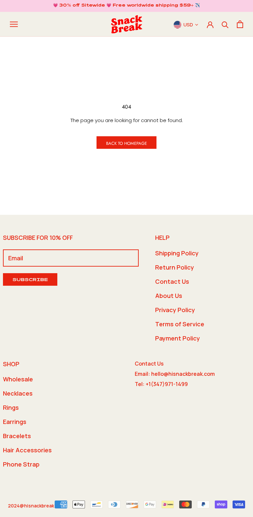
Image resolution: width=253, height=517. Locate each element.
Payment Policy (177, 338)
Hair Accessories (27, 450)
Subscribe (30, 280)
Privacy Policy (175, 310)
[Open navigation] (14, 24)
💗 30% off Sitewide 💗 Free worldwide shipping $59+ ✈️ (126, 6)
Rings (11, 407)
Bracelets (17, 436)
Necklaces (18, 393)
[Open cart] (240, 24)
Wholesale (18, 379)
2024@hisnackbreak (31, 505)
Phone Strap (21, 464)
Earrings (14, 422)
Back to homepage (126, 143)
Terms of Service (179, 324)
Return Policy (174, 267)
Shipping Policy (177, 253)
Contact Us (172, 281)
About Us (168, 296)
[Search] (225, 24)
